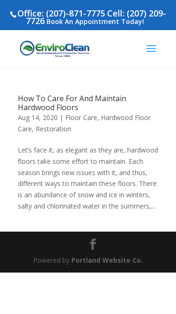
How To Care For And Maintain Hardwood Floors (72, 103)
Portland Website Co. (107, 260)
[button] (151, 54)
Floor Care (81, 117)
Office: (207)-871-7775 (61, 13)
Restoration (53, 128)
